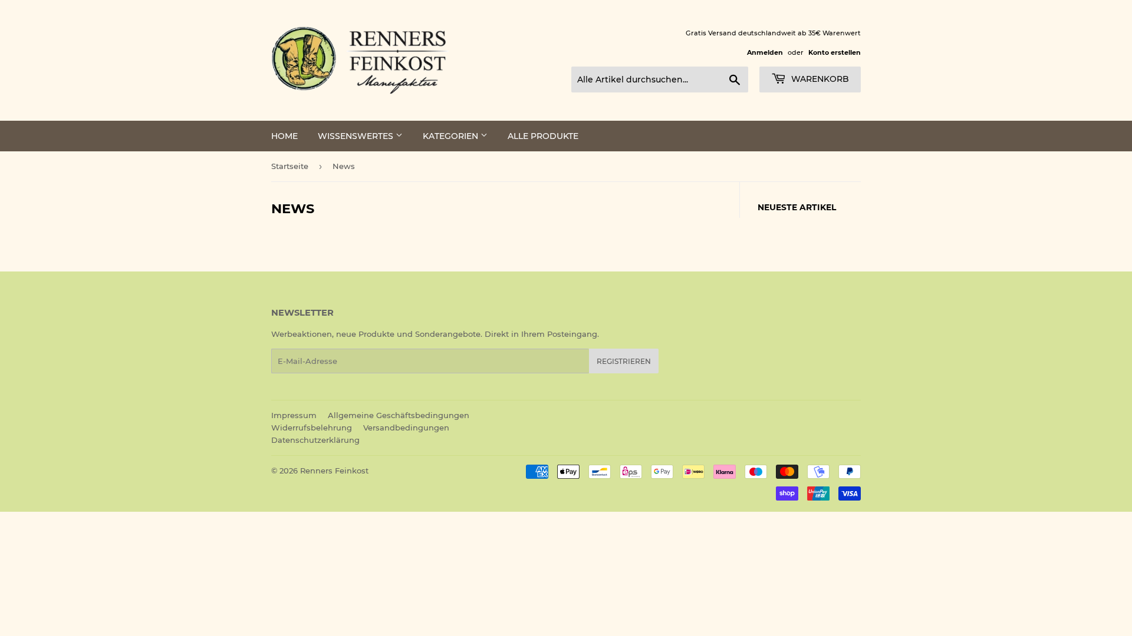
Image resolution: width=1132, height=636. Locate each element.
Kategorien (452, 136)
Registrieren (624, 361)
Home (284, 136)
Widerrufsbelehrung (311, 427)
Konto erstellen (834, 52)
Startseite (289, 166)
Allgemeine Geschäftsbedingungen (398, 415)
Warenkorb (819, 79)
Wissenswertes (357, 136)
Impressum (294, 415)
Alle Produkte (543, 136)
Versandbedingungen (406, 427)
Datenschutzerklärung (315, 440)
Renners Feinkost (334, 470)
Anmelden (765, 52)
